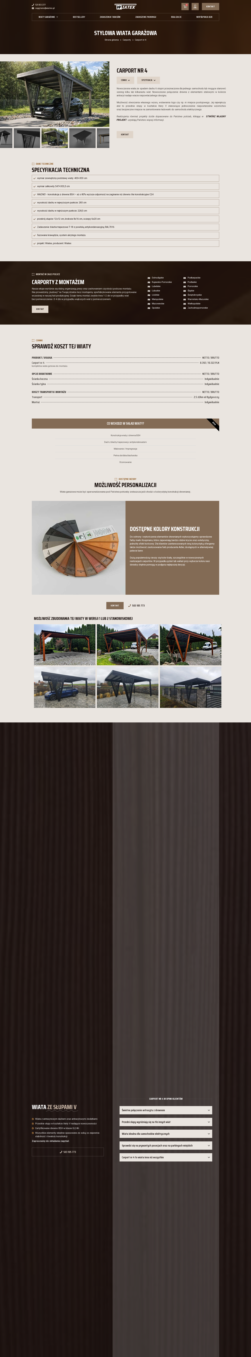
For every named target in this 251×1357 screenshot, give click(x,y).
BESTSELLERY (79, 17)
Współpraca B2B (204, 17)
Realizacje (176, 17)
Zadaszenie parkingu (145, 17)
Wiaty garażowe (47, 17)
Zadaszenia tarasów (110, 17)
